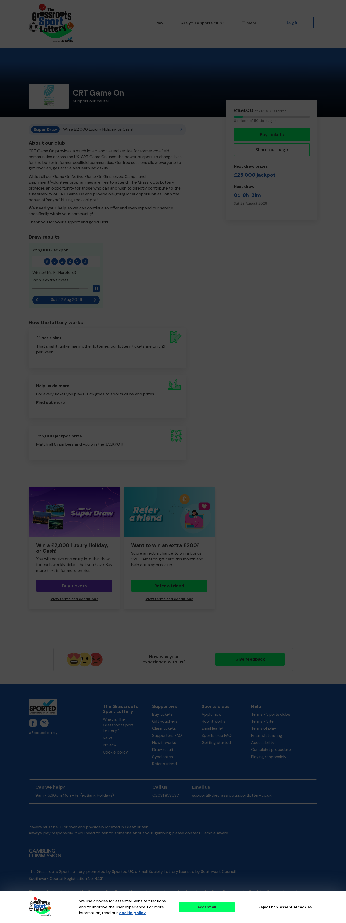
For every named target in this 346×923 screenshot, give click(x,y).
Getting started (216, 742)
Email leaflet (213, 728)
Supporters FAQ (167, 735)
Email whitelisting (266, 735)
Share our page (271, 150)
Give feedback (250, 659)
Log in (293, 22)
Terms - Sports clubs (270, 714)
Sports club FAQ (217, 735)
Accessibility (262, 742)
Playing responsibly (268, 756)
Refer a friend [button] (169, 586)
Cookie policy (115, 752)
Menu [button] (251, 23)
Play (159, 23)
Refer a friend (164, 763)
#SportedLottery (43, 733)
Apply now (211, 714)
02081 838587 (165, 795)
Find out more (50, 402)
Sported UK (122, 871)
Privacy (109, 745)
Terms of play (263, 728)
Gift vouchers (164, 721)
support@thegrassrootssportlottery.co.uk (232, 795)
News (108, 738)
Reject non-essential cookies (285, 907)
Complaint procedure (271, 749)
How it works (164, 742)
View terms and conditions (74, 599)
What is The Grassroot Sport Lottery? (118, 725)
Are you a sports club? (202, 23)
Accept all (206, 907)
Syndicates (162, 756)
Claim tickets (164, 728)
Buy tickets (272, 134)
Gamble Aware (214, 833)
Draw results (164, 749)
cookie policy (132, 912)
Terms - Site (262, 721)
